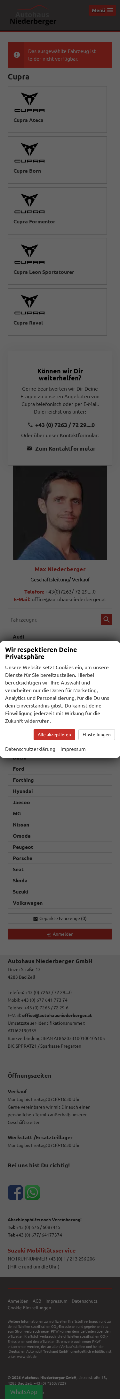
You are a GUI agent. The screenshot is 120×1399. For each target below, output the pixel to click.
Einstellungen (97, 734)
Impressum (73, 749)
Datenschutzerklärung (30, 749)
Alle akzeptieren (54, 734)
